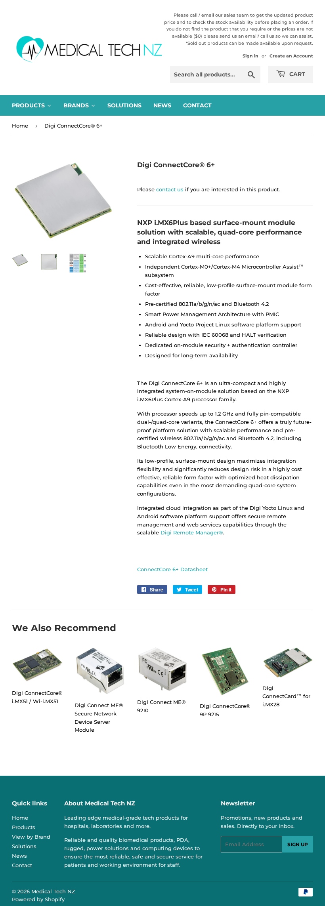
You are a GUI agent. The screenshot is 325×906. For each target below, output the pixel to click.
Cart (296, 74)
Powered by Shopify (38, 899)
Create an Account (291, 56)
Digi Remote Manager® (192, 532)
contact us (170, 189)
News (19, 856)
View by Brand (31, 837)
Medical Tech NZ (53, 891)
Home (20, 125)
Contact (22, 865)
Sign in (250, 56)
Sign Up (297, 844)
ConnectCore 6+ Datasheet (172, 569)
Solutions (24, 846)
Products (23, 827)
